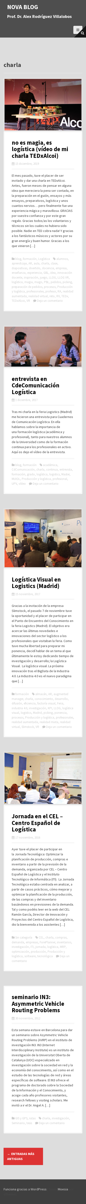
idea (53, 273)
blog (18, 259)
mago (38, 282)
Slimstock (28, 727)
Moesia (63, 1189)
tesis (29, 1123)
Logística (44, 259)
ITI (32, 947)
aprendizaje (19, 263)
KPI (50, 708)
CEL (41, 937)
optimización (20, 952)
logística (17, 282)
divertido (34, 268)
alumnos (62, 259)
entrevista (65, 469)
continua (52, 469)
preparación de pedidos (27, 287)
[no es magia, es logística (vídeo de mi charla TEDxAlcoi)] (43, 104)
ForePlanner (47, 942)
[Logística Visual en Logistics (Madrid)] (43, 538)
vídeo (22, 484)
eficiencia (30, 703)
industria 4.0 (19, 708)
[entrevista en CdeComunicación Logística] (43, 346)
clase (54, 263)
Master (65, 474)
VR (28, 301)
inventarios (64, 942)
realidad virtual (38, 296)
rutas (32, 1118)
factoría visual (46, 703)
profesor (50, 291)
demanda (18, 942)
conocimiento (44, 699)
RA (59, 291)
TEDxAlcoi (18, 301)
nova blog (22, 7)
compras (61, 937)
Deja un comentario (50, 301)
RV (58, 296)
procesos (50, 287)
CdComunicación (23, 469)
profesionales (35, 291)
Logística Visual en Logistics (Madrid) (36, 583)
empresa (61, 268)
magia (28, 282)
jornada (40, 947)
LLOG (52, 277)
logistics (54, 474)
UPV (14, 484)
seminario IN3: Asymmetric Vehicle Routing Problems (38, 1003)
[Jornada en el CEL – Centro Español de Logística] (43, 778)
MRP (63, 947)
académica (50, 465)
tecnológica (45, 956)
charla (45, 263)
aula (36, 263)
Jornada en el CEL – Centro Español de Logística (37, 822)
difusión (17, 703)
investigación (37, 708)
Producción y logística (36, 479)
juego (43, 277)
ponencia (60, 713)
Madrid (37, 713)
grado (31, 474)
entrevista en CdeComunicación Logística (35, 385)
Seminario (18, 1123)
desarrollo (61, 699)
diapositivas (19, 268)
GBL (45, 273)
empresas (32, 942)
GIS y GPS (21, 1118)
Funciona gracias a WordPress (25, 1189)
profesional (60, 479)
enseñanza (19, 273)
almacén (41, 694)
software (30, 956)
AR (30, 263)
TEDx (64, 296)
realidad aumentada (25, 722)
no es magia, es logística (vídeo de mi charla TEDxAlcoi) (40, 149)
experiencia (34, 273)
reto (52, 296)
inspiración (31, 277)
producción (38, 952)
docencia (48, 268)
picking (67, 282)
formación (30, 259)
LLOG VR (63, 277)
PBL (46, 282)
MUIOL (16, 479)
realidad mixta (49, 722)
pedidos (56, 282)
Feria (60, 703)
